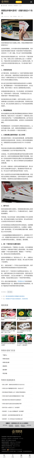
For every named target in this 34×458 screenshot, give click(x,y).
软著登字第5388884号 (15, 444)
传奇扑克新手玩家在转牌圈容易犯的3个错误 (13, 396)
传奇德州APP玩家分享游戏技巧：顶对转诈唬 (17, 298)
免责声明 (9, 438)
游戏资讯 (5, 366)
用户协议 (21, 438)
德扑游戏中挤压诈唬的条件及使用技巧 (11, 399)
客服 (13, 457)
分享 (4, 457)
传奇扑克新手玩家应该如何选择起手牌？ (12, 403)
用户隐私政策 (15, 438)
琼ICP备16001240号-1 (10, 447)
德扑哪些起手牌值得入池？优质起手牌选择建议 (14, 392)
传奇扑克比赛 (6, 362)
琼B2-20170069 (16, 445)
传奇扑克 (10, 5)
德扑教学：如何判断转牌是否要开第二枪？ (12, 415)
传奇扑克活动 (6, 358)
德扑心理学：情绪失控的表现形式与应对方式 (13, 384)
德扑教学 (5, 369)
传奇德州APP (21, 281)
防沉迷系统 (4, 438)
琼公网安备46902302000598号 (15, 449)
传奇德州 (16, 5)
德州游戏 (10, 292)
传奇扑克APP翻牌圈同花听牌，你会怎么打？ (13, 388)
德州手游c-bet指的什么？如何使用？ (11, 407)
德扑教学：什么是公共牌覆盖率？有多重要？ (13, 411)
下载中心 (5, 355)
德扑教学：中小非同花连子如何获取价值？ (12, 419)
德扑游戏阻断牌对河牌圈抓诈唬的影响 (15, 296)
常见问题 (5, 373)
